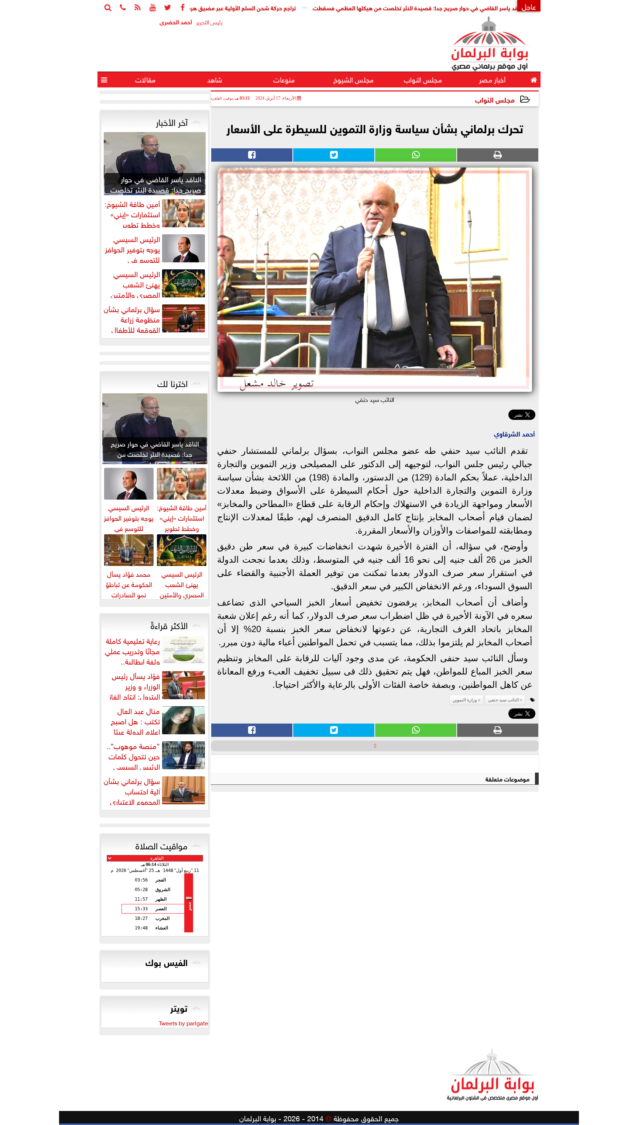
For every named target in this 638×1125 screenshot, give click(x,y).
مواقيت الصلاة (162, 844)
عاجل (529, 5)
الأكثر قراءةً (169, 624)
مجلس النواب (495, 99)
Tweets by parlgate (183, 1022)
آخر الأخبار (172, 121)
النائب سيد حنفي (503, 700)
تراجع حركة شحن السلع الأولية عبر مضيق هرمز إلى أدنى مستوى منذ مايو (242, 7)
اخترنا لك (172, 382)
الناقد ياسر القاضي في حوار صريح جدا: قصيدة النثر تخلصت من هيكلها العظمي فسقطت (453, 7)
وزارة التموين (465, 700)
